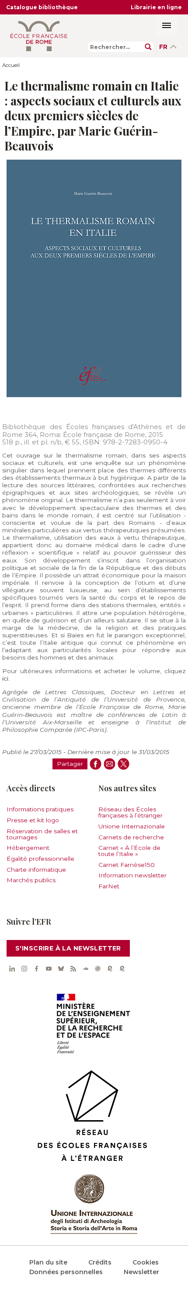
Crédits (99, 1262)
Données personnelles (66, 1272)
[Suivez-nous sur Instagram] (24, 969)
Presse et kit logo (33, 820)
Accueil (11, 65)
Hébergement (28, 847)
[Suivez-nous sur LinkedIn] (12, 969)
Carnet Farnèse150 (126, 864)
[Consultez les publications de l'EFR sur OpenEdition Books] (109, 969)
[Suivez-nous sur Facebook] (36, 969)
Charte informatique (36, 869)
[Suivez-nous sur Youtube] (48, 969)
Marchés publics (31, 880)
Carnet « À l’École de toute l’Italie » (129, 850)
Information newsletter (132, 875)
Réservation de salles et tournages (42, 834)
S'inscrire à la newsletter (68, 948)
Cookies (145, 1262)
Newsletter (141, 1272)
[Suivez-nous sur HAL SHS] (97, 969)
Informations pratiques (40, 809)
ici (5, 678)
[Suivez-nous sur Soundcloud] (85, 969)
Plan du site (48, 1262)
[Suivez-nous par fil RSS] (73, 969)
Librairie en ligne (156, 7)
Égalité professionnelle (40, 858)
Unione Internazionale (131, 826)
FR (163, 47)
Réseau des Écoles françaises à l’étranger (130, 812)
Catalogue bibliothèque (42, 7)
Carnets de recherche (131, 837)
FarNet (108, 886)
